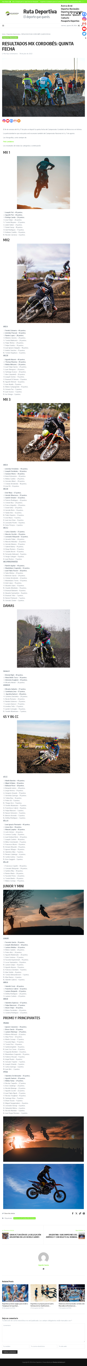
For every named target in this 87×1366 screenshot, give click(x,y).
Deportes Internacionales (72, 11)
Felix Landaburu (8, 141)
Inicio (3, 34)
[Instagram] (4, 120)
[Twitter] (84, 33)
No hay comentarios (11, 54)
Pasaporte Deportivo (70, 21)
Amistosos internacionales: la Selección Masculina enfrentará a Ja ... (72, 1305)
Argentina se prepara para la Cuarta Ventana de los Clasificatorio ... (41, 1305)
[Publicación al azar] (79, 25)
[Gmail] (15, 120)
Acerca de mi (66, 5)
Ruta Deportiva (40, 11)
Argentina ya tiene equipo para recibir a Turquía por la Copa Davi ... (15, 1305)
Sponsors (76, 15)
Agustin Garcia (43, 1265)
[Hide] (85, 38)
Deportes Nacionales (70, 9)
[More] (18, 120)
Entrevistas (66, 15)
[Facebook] (11, 120)
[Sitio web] (43, 1269)
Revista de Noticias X (59, 1362)
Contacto (65, 18)
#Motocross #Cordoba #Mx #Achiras (24, 1218)
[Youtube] (7, 120)
